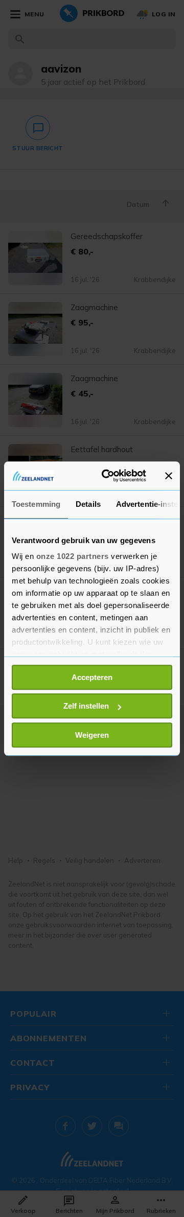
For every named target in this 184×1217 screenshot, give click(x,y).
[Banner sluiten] (168, 475)
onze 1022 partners (72, 556)
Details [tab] (88, 504)
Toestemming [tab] (36, 504)
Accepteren (92, 677)
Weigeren (92, 735)
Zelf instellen (86, 705)
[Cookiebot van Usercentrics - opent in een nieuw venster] (108, 475)
